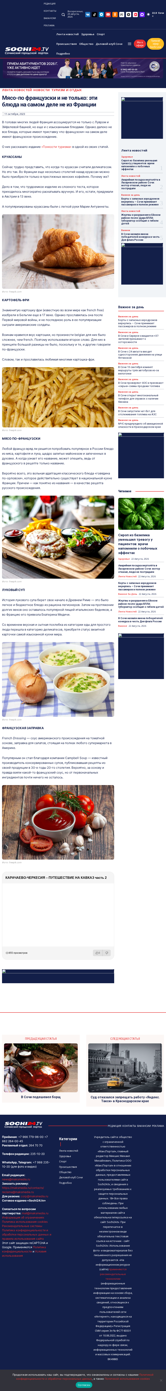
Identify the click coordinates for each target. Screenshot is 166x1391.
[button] (63, 14)
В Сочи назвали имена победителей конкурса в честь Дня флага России (140, 237)
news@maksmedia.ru (16, 1179)
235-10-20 (37, 1153)
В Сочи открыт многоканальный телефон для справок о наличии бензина (138, 398)
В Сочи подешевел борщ (41, 1097)
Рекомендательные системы (22, 1226)
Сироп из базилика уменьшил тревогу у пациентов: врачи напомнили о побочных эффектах (139, 165)
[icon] (87, 14)
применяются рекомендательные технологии (113, 1274)
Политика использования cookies (25, 1221)
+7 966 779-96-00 (31, 1137)
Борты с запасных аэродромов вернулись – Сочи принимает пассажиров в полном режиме (140, 201)
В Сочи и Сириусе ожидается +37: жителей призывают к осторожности (138, 339)
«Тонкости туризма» (56, 147)
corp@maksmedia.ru (34, 1196)
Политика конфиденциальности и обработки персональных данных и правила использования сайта (26, 1234)
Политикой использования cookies (127, 1378)
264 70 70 (36, 1145)
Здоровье (127, 157)
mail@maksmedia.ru (35, 1213)
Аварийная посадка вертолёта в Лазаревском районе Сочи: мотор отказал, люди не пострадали (140, 184)
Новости (41, 89)
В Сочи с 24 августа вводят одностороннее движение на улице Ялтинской (140, 354)
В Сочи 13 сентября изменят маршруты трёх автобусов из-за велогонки (138, 370)
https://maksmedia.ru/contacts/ (23, 1187)
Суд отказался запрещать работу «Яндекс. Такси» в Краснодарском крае (125, 1099)
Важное (125, 230)
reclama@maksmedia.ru (18, 1192)
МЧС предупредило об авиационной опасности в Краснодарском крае (140, 425)
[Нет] (161, 1380)
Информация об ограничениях (23, 1217)
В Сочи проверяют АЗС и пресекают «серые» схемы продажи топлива (141, 384)
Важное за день (130, 195)
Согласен (84, 1385)
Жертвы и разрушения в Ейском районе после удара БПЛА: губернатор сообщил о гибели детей (141, 219)
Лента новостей (17, 89)
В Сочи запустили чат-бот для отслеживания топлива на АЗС (137, 413)
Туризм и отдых (66, 89)
